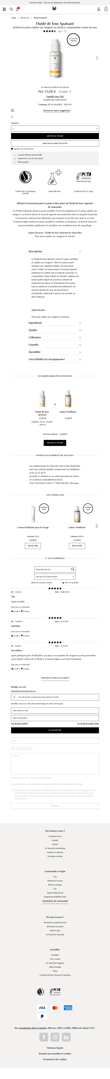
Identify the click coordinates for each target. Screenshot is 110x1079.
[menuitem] (4, 9)
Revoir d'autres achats (43, 583)
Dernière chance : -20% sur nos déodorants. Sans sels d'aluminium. (55, 3)
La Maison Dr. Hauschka (55, 935)
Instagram (55, 1037)
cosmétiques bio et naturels (33, 1028)
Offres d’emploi (55, 967)
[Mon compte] (98, 8)
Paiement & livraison (55, 881)
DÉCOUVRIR (33, 546)
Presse (55, 971)
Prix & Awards (55, 959)
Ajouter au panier (55, 136)
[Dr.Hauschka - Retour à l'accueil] (55, 6)
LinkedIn (66, 1037)
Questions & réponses (55, 852)
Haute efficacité (54, 191)
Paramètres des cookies (55, 1059)
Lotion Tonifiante (77, 527)
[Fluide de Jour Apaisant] (42, 398)
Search (73, 569)
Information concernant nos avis (23, 691)
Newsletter (55, 955)
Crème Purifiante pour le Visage (33, 527)
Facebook (43, 1037)
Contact (55, 844)
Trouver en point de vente (55, 143)
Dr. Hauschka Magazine (55, 963)
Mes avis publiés (72, 583)
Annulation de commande (55, 901)
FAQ (55, 877)
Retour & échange (55, 885)
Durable (55, 840)
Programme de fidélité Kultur (55, 897)
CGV (55, 889)
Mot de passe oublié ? (19, 723)
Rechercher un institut (55, 927)
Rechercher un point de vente (55, 923)
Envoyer (55, 806)
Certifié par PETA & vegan (83, 191)
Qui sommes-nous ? (55, 831)
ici (81, 784)
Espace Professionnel (55, 893)
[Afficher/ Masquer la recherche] (11, 9)
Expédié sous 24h (55, 96)
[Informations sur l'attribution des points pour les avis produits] (65, 31)
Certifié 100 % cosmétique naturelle (25, 192)
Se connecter (55, 730)
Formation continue (55, 856)
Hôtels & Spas (55, 931)
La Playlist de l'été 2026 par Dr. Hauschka (55, 975)
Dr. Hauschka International (55, 848)
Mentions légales (55, 1048)
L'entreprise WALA (55, 836)
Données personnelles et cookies (55, 1053)
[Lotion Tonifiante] (68, 398)
